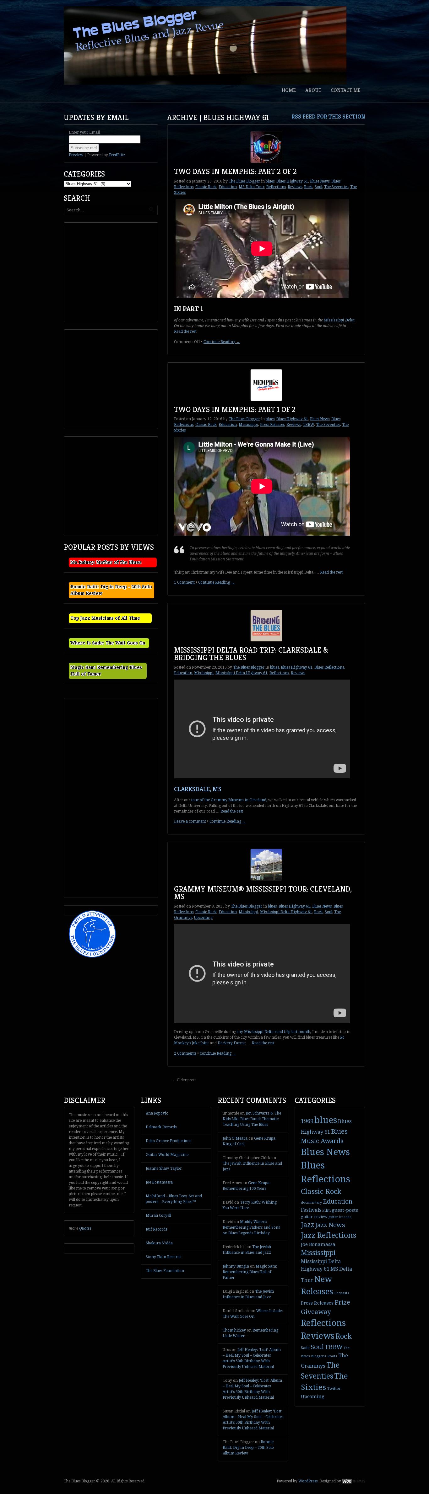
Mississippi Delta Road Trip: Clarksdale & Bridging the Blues (251, 653)
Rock (308, 187)
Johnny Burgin (236, 1266)
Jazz (307, 1225)
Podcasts (341, 1293)
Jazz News (330, 1225)
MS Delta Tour (251, 187)
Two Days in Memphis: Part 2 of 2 (235, 171)
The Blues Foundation (165, 1271)
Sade (305, 1347)
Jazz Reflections (328, 1235)
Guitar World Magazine (167, 1154)
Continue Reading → (222, 342)
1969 (307, 1121)
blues (270, 181)
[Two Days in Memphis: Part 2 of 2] (266, 147)
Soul (318, 187)
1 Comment (184, 582)
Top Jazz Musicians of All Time (105, 618)
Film (326, 1210)
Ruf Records (156, 1229)
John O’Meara (235, 1138)
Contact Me (346, 90)
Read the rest (185, 331)
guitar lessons (340, 1217)
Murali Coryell (158, 1215)
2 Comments (185, 1053)
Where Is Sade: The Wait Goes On (107, 642)
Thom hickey (234, 1330)
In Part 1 (188, 309)
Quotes (85, 1228)
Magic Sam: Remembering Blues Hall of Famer (250, 1272)
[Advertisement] (113, 271)
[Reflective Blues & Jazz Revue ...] (205, 45)
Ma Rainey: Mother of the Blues (105, 562)
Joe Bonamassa (159, 1182)
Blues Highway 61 (292, 181)
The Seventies (336, 187)
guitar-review (314, 1216)
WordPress (308, 1481)
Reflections (276, 187)
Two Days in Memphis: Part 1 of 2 (235, 409)
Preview (76, 155)
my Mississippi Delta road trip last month (273, 1032)
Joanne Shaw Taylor (164, 1168)
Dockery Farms (231, 1043)
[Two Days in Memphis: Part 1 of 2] (266, 385)
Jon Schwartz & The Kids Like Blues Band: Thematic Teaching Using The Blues (252, 1119)
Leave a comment (190, 821)
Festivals (311, 1210)
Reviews (295, 187)
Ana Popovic (157, 1113)
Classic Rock (206, 187)
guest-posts (345, 1210)
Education (228, 187)
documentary (311, 1202)
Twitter (334, 1388)
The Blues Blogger (244, 181)
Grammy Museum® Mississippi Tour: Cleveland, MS (263, 892)
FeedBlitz (117, 155)
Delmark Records (161, 1127)
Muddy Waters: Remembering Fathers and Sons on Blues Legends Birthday (251, 1227)
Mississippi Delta (339, 320)
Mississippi (248, 424)
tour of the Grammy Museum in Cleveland (228, 800)
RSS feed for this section (328, 116)
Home (289, 90)
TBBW (308, 424)
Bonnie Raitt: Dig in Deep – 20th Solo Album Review (248, 1447)
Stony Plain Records (163, 1257)
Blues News (319, 181)
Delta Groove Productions (168, 1141)
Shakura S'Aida (159, 1243)
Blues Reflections (329, 667)
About (313, 90)
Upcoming (203, 917)
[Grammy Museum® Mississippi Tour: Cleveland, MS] (266, 865)
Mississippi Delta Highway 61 (241, 673)
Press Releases (272, 424)
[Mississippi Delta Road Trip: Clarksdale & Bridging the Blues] (266, 626)
